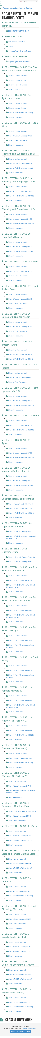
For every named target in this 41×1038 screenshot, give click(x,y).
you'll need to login (29, 1028)
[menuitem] (0, 3)
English (24, 1)
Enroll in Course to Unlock (20, 1031)
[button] (0, 1)
